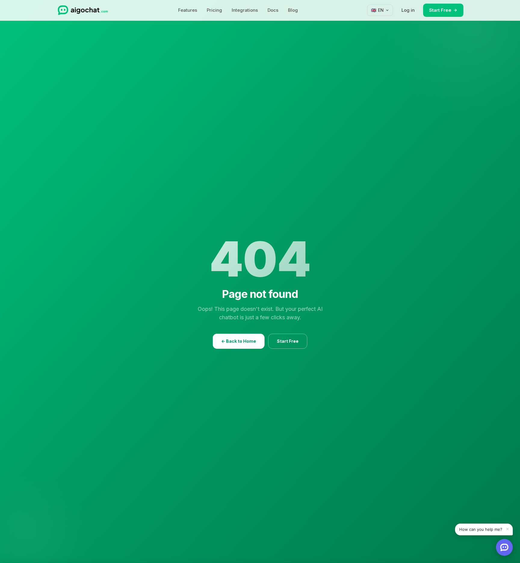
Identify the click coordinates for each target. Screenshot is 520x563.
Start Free (440, 10)
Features (187, 10)
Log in (408, 10)
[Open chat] (504, 547)
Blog (293, 10)
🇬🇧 (377, 10)
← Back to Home (238, 341)
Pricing (214, 10)
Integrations (245, 10)
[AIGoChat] (83, 10)
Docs (273, 10)
